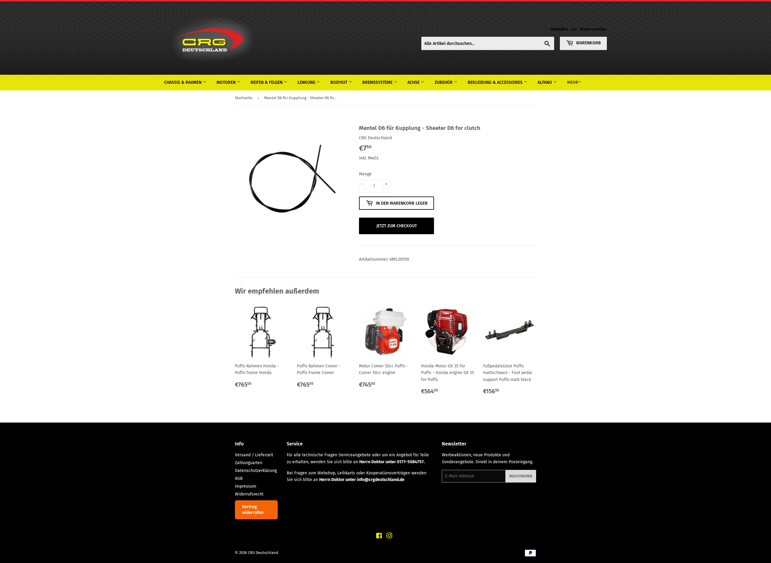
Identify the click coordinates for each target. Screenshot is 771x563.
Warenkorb (588, 43)
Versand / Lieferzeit (254, 455)
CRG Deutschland (263, 552)
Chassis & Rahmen (183, 82)
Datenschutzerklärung (256, 470)
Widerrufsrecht (249, 494)
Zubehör (444, 82)
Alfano (545, 82)
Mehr (572, 82)
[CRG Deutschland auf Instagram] (389, 536)
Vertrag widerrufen (253, 509)
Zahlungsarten (248, 462)
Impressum (245, 486)
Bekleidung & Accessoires (496, 82)
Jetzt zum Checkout (396, 225)
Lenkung (307, 82)
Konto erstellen (593, 29)
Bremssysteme (378, 82)
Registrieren (520, 476)
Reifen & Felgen (267, 82)
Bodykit (339, 82)
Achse (414, 82)
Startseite (243, 98)
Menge (365, 174)
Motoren (227, 82)
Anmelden (559, 29)
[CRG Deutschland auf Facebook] (379, 536)
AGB (239, 478)
